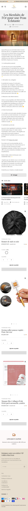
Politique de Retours (6, 478)
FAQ (2, 473)
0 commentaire (14, 26)
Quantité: (3, 256)
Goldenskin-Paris (6, 239)
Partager (15, 175)
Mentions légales (6, 489)
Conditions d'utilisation (4, 481)
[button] (14, 269)
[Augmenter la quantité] (11, 259)
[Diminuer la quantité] (3, 259)
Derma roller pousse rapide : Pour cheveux (12, 331)
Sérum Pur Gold (13, 140)
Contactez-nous (5, 476)
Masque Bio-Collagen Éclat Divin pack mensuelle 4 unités (13, 402)
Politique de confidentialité (5, 486)
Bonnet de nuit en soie (10, 241)
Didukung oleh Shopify (17, 505)
